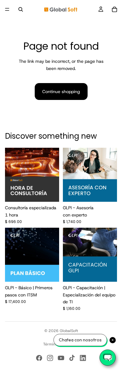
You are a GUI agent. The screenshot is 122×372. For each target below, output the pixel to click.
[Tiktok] (72, 358)
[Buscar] (21, 9)
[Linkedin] (83, 358)
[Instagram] (50, 358)
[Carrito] (114, 9)
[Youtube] (61, 358)
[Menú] (7, 9)
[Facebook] (39, 358)
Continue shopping (61, 91)
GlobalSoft (69, 330)
